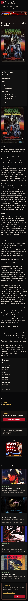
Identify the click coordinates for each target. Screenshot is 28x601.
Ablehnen (8, 596)
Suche (14, 8)
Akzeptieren (20, 596)
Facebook (19, 430)
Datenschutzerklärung (9, 593)
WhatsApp (11, 430)
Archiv (10, 8)
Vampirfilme (4, 8)
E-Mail (8, 434)
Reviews (3, 6)
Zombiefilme (17, 6)
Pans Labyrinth (7, 404)
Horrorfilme (9, 6)
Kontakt (19, 8)
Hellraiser (5, 403)
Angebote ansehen (14, 419)
